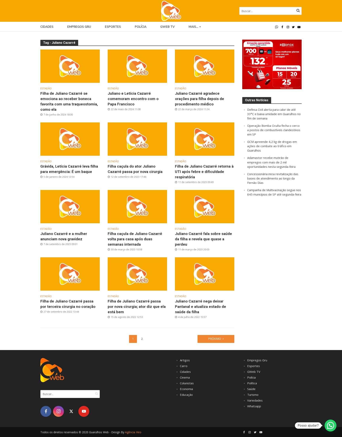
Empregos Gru (79, 27)
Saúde (251, 389)
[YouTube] (83, 411)
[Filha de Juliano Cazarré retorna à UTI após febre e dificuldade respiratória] (204, 138)
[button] (330, 425)
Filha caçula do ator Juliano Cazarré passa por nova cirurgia (135, 169)
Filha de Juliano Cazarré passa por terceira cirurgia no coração (67, 304)
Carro (183, 366)
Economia (186, 389)
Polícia (140, 27)
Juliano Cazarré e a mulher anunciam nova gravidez (63, 236)
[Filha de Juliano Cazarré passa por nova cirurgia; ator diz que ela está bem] (137, 273)
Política (252, 383)
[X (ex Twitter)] (71, 411)
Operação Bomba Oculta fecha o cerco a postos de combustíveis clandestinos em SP (273, 130)
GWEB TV (167, 27)
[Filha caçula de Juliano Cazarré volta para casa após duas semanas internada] (137, 206)
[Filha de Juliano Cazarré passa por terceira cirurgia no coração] (70, 273)
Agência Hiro (133, 432)
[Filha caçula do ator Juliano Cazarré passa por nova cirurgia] (137, 138)
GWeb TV (253, 372)
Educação (186, 395)
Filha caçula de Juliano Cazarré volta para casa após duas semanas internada (135, 239)
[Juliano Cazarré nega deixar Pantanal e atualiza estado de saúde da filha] (204, 273)
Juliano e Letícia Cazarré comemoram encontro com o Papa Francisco (133, 98)
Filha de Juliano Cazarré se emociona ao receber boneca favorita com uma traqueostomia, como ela (69, 101)
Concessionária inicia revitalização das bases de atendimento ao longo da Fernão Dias (272, 178)
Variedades (255, 400)
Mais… (193, 27)
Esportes (113, 27)
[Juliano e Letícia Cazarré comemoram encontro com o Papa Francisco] (137, 65)
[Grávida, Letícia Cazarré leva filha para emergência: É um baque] (70, 138)
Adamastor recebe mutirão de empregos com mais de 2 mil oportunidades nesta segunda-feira (271, 162)
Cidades (46, 27)
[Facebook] (45, 411)
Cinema (185, 377)
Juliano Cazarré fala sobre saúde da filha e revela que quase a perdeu (203, 239)
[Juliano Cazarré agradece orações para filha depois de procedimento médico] (204, 65)
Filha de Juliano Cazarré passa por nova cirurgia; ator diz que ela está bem (137, 306)
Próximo (214, 339)
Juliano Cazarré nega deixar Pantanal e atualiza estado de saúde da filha (200, 306)
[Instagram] (58, 411)
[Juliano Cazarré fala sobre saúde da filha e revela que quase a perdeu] (204, 206)
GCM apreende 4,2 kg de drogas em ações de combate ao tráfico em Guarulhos (272, 146)
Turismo (252, 395)
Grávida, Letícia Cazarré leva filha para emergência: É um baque (69, 169)
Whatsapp (254, 406)
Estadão (46, 88)
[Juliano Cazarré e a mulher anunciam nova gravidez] (70, 206)
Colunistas (187, 383)
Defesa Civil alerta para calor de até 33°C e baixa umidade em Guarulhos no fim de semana (274, 114)
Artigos (185, 360)
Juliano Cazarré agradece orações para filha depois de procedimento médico (199, 98)
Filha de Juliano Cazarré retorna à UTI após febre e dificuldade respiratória (204, 171)
